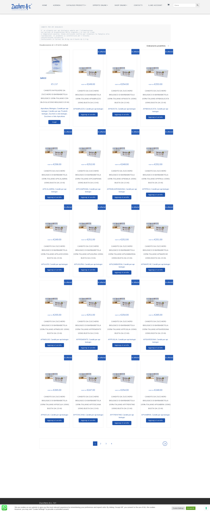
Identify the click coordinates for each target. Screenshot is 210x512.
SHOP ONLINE (120, 5)
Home (44, 5)
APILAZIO (45, 264)
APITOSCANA (79, 415)
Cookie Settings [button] (178, 508)
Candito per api (54, 111)
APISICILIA (45, 415)
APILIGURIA (79, 264)
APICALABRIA (48, 189)
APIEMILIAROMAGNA (116, 189)
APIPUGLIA (112, 339)
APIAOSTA (112, 109)
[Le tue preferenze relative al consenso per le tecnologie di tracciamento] (206, 508)
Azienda (56, 5)
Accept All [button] (190, 508)
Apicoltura (45, 108)
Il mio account (155, 5)
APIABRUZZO (79, 109)
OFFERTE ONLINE (100, 5)
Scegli (54, 122)
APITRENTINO (116, 415)
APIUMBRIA (146, 415)
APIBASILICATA (149, 109)
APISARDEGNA (149, 339)
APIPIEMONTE (82, 339)
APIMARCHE (146, 264)
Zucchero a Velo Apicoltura (54, 116)
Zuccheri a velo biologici (58, 114)
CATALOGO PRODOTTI (75, 5)
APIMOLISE (45, 339)
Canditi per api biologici (94, 109)
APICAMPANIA (82, 189)
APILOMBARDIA (116, 264)
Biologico (52, 108)
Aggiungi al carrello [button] (88, 114)
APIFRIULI (146, 189)
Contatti (138, 5)
